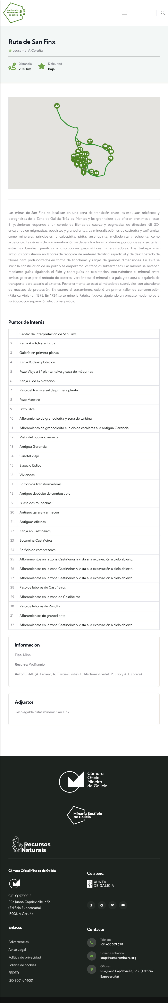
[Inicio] (14, 13)
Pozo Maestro (29, 399)
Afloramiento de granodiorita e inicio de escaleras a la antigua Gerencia (74, 428)
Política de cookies (22, 965)
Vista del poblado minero (38, 437)
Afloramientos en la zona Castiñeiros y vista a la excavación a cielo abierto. (76, 559)
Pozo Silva (27, 409)
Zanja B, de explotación (37, 362)
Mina (27, 655)
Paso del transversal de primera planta (48, 390)
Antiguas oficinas (32, 522)
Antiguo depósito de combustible (44, 493)
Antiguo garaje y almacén (39, 512)
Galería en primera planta (39, 353)
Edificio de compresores (37, 550)
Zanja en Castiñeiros (35, 531)
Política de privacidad (24, 957)
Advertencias (18, 942)
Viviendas (27, 475)
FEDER (13, 973)
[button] (78, 143)
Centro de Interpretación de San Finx (47, 334)
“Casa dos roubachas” (36, 503)
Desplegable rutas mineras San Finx (42, 712)
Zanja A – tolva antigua (37, 343)
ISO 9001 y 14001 (20, 980)
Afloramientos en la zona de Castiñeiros (49, 597)
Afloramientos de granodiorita (42, 616)
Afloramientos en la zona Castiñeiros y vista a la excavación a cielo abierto (75, 578)
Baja (51, 69)
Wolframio (37, 664)
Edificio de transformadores (40, 484)
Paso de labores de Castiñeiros (42, 587)
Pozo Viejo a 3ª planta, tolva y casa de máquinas (56, 371)
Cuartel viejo (29, 456)
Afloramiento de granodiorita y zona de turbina (55, 418)
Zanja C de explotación (37, 381)
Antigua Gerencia (33, 446)
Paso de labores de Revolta (39, 606)
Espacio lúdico (30, 465)
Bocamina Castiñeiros (35, 540)
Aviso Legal (17, 949)
